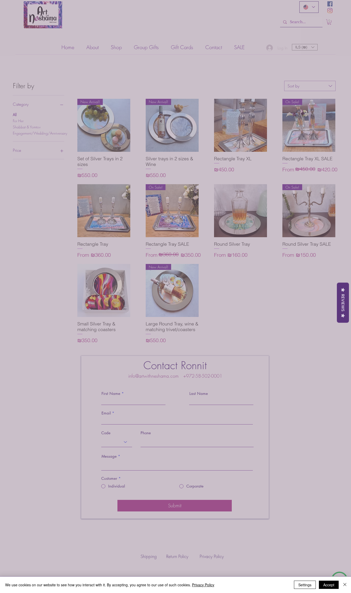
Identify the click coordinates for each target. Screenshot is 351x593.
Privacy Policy (203, 584)
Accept (328, 584)
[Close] (345, 585)
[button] (340, 10)
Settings (304, 584)
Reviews (343, 302)
